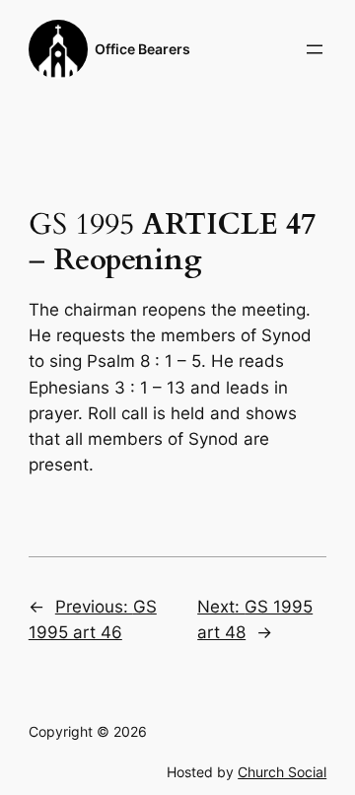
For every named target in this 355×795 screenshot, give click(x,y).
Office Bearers (142, 48)
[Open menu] (314, 49)
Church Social (282, 771)
